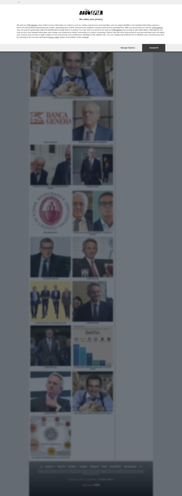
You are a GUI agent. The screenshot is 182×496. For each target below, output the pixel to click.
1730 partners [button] (32, 25)
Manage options (128, 48)
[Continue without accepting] (19, 2)
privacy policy (54, 37)
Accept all (153, 48)
